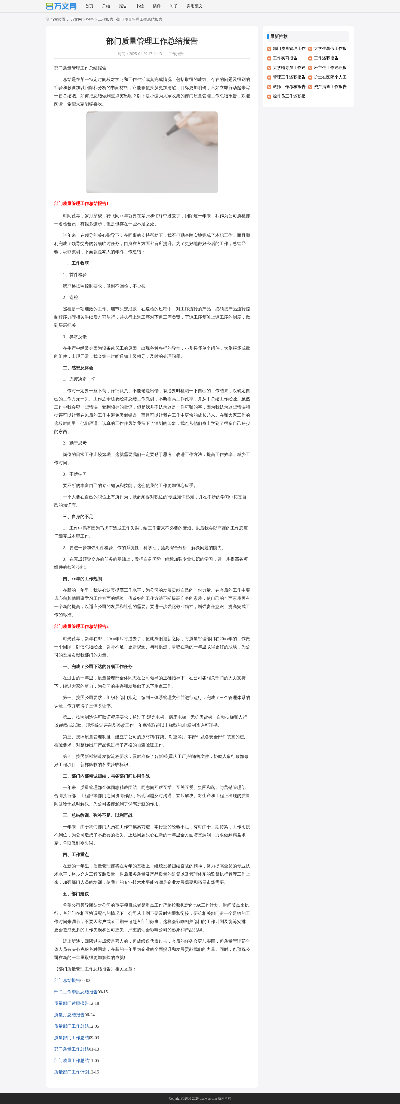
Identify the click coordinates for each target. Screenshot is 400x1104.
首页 (89, 6)
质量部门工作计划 (71, 1072)
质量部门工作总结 (71, 1026)
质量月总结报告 (69, 1014)
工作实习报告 (285, 58)
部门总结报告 (67, 980)
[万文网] (61, 6)
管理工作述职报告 (289, 77)
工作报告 (105, 19)
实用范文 (194, 6)
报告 (123, 6)
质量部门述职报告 (71, 1003)
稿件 (157, 6)
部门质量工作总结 (71, 1049)
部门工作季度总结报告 (76, 992)
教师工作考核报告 (289, 86)
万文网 (76, 19)
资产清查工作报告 (330, 86)
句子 (174, 6)
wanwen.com (208, 1098)
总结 (106, 6)
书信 (140, 6)
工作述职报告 (326, 58)
